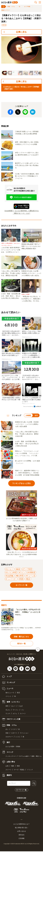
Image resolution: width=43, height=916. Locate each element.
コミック (9, 752)
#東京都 (4, 25)
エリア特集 (27, 6)
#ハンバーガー (11, 579)
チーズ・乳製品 (19, 769)
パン (22, 710)
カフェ (15, 713)
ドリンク (30, 769)
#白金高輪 (9, 576)
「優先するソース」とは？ (21, 213)
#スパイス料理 (11, 572)
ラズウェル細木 (23, 756)
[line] (16, 668)
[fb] (22, 668)
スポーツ (14, 733)
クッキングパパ (11, 756)
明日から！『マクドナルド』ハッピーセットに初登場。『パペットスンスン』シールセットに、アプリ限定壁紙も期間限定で (27, 453)
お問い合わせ (21, 831)
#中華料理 (31, 572)
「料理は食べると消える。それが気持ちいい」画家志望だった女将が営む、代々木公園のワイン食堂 (31, 299)
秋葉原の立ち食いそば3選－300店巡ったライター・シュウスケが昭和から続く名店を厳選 (31, 273)
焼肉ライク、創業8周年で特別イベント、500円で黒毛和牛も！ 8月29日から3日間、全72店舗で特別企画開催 (27, 473)
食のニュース (10, 692)
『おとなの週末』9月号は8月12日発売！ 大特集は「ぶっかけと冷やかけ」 (27, 612)
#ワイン (22, 572)
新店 (18, 692)
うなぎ (20, 706)
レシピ (18, 736)
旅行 (8, 742)
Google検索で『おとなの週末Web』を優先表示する (21, 211)
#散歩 (28, 579)
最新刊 (9, 775)
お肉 (7, 766)
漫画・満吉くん (36, 756)
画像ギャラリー (5, 10)
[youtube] (28, 668)
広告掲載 (21, 838)
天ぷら (8, 710)
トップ (9, 676)
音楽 (7, 733)
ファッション (24, 733)
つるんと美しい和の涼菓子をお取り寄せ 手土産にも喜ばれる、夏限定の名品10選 (10, 273)
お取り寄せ (10, 762)
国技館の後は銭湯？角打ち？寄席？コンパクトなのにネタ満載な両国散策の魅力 (31, 246)
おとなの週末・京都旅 (13, 746)
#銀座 (18, 569)
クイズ (13, 729)
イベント (8, 696)
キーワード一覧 (21, 790)
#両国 (21, 579)
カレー (13, 706)
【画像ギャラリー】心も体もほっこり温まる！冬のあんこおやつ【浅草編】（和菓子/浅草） (21, 18)
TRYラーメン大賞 (13, 719)
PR (15, 696)
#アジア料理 (27, 569)
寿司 (7, 706)
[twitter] (10, 668)
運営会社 (21, 835)
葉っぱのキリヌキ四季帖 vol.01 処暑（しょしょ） (27, 462)
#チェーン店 (30, 576)
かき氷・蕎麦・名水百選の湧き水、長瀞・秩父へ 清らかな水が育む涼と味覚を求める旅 (10, 296)
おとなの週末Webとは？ (21, 824)
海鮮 (12, 766)
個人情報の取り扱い (21, 827)
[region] (21, 56)
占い (7, 729)
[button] (4, 73)
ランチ (8, 713)
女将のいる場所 (26, 294)
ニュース (9, 688)
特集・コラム (11, 6)
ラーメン (15, 710)
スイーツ (23, 713)
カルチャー (9, 736)
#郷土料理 (19, 576)
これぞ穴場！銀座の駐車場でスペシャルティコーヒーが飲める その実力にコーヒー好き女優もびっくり (10, 250)
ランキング (10, 682)
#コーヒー (9, 569)
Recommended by (28, 406)
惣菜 (18, 766)
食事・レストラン (13, 702)
